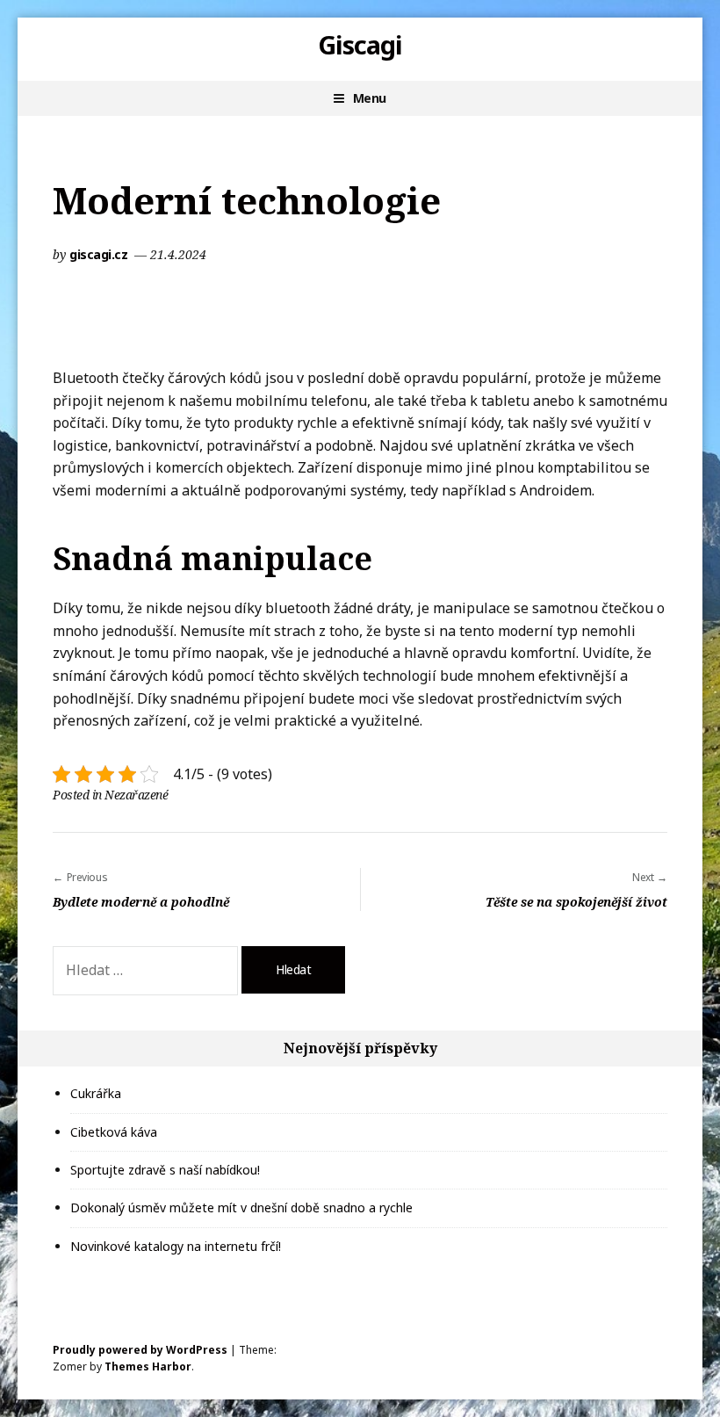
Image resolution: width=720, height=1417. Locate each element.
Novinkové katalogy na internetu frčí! (175, 1246)
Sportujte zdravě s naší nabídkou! (165, 1169)
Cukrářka (95, 1093)
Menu (369, 98)
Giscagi (360, 45)
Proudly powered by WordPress (140, 1349)
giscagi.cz (100, 254)
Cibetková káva (113, 1132)
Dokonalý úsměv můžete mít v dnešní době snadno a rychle (241, 1207)
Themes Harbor (147, 1366)
